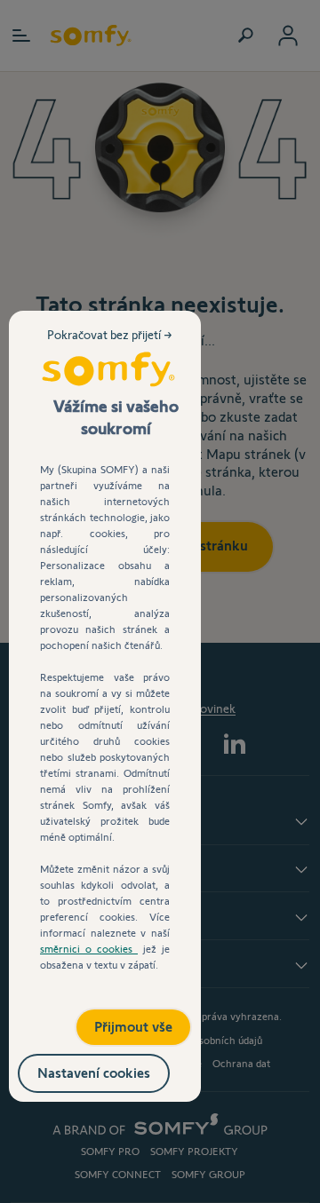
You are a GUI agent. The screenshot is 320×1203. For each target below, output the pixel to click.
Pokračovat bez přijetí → (111, 349)
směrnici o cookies (89, 948)
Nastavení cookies (112, 1069)
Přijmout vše (115, 1020)
